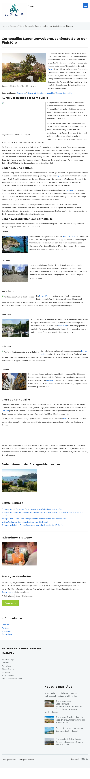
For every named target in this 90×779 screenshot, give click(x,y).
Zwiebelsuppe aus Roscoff (12, 678)
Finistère (5, 410)
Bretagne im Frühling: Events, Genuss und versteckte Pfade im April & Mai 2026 (33, 525)
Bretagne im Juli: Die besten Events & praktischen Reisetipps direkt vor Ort (32, 509)
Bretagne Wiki (16, 26)
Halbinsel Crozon (70, 236)
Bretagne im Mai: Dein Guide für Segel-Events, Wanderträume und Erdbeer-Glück (34, 518)
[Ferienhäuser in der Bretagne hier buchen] (19, 480)
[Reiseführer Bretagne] (19, 553)
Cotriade (5, 662)
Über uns (5, 624)
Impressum (6, 631)
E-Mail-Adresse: (8, 596)
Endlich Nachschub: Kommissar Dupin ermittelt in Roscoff (25, 522)
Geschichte (21, 93)
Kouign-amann (8, 675)
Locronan (69, 190)
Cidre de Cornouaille (64, 93)
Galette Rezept (8, 659)
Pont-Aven (62, 325)
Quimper (50, 380)
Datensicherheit (8, 592)
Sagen (58, 176)
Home (4, 26)
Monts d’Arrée (44, 296)
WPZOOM (84, 759)
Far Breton (6, 672)
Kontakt (5, 628)
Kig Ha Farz (6, 666)
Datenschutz (7, 634)
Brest (50, 69)
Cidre (65, 419)
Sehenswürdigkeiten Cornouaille (41, 93)
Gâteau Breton (8, 669)
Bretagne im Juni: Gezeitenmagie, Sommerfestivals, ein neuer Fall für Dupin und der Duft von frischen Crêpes (64, 706)
